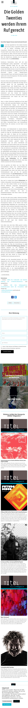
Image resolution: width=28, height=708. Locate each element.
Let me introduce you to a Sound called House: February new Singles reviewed (13, 461)
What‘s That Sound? (5, 617)
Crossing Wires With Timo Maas (7, 667)
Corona (10, 302)
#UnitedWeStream (6, 292)
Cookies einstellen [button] (7, 701)
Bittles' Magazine (14, 6)
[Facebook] (12, 297)
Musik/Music (17, 302)
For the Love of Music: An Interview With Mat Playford (12, 562)
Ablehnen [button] (16, 701)
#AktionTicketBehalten (7, 290)
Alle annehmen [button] (6, 704)
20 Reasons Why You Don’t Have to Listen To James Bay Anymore (14, 512)
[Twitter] (15, 297)
